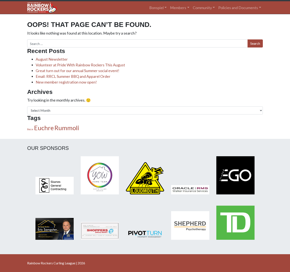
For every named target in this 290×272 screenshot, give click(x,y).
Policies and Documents (238, 7)
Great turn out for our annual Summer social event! (77, 70)
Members (178, 7)
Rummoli (66, 127)
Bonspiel (156, 7)
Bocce (30, 129)
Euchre (44, 127)
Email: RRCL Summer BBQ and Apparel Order (73, 76)
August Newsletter (52, 59)
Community (202, 7)
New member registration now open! (66, 82)
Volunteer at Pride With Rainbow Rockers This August (80, 65)
